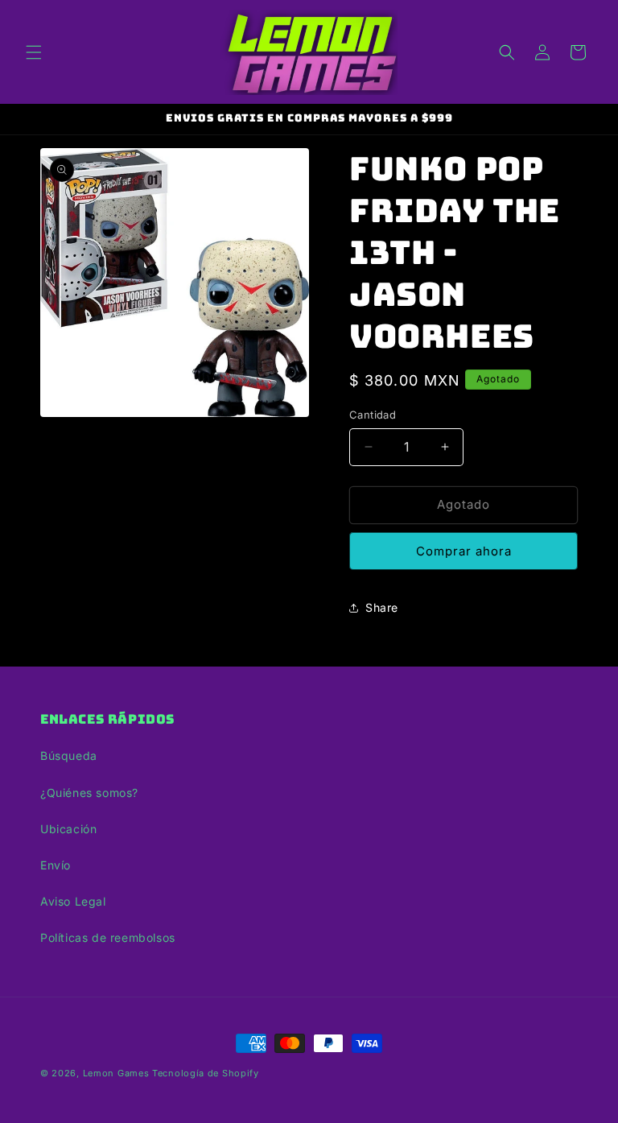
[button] (34, 52)
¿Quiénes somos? (89, 792)
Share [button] (381, 607)
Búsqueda (68, 755)
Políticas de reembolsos (107, 937)
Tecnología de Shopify (205, 1073)
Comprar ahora (464, 551)
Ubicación (68, 829)
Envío (55, 865)
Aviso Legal (73, 901)
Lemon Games (116, 1073)
